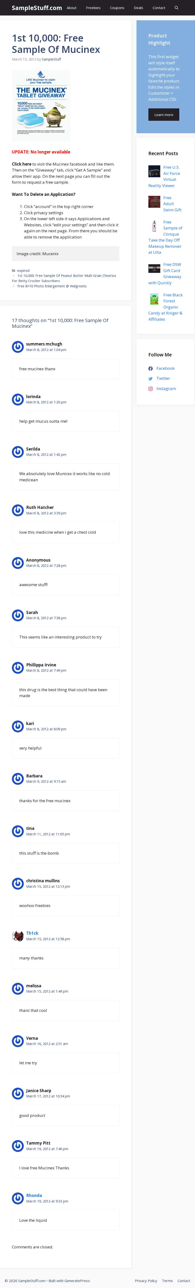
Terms (167, 1280)
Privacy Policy (146, 1280)
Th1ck (32, 933)
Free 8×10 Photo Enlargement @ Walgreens (52, 286)
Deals (138, 7)
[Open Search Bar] (176, 7)
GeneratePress (77, 1280)
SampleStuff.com (37, 8)
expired (23, 270)
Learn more (163, 114)
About (72, 7)
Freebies (93, 7)
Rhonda (34, 1195)
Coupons (117, 7)
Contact (159, 7)
